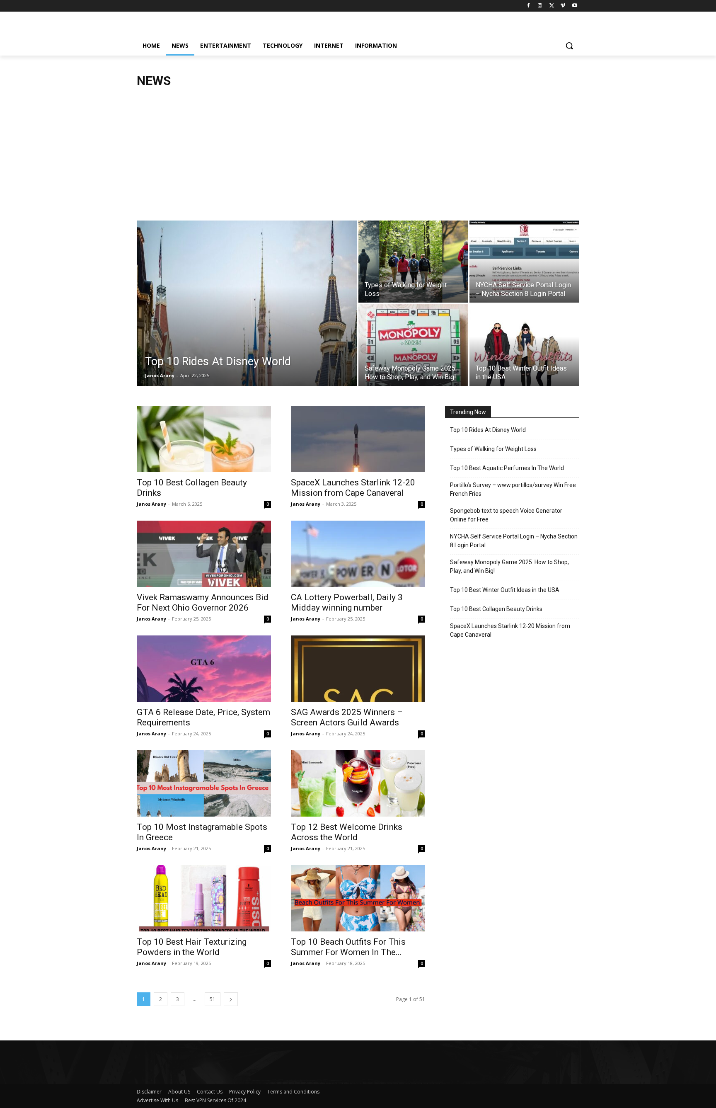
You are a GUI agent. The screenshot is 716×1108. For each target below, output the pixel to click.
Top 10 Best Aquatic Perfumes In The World (507, 468)
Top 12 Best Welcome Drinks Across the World (346, 832)
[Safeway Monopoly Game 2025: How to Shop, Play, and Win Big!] (413, 345)
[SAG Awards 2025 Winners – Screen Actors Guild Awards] (358, 668)
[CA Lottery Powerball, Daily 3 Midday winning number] (358, 554)
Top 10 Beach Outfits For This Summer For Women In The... (348, 947)
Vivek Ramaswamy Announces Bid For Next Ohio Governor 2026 (202, 602)
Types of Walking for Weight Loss (493, 449)
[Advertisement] (358, 158)
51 (212, 999)
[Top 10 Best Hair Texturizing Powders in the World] (204, 898)
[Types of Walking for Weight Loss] (413, 262)
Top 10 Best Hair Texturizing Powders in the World (192, 947)
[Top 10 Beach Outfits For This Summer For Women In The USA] (358, 898)
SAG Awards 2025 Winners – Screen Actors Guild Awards (347, 717)
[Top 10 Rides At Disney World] (247, 316)
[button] (569, 46)
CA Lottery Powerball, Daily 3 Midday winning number (347, 602)
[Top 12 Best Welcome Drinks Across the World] (358, 783)
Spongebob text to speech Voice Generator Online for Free (506, 515)
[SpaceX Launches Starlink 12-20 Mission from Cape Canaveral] (358, 439)
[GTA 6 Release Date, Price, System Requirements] (204, 668)
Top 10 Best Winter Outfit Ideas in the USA (504, 590)
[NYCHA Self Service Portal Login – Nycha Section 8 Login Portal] (524, 262)
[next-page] (231, 999)
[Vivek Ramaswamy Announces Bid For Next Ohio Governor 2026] (204, 554)
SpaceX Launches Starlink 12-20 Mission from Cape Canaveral (353, 488)
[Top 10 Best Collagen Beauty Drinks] (204, 439)
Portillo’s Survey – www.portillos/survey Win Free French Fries (513, 489)
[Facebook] (528, 6)
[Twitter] (551, 6)
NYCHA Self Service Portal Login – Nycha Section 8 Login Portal (514, 540)
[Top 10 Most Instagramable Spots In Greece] (204, 783)
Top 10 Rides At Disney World (488, 430)
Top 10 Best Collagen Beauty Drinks (496, 609)
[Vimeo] (563, 6)
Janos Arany (159, 375)
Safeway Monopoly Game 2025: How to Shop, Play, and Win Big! (509, 566)
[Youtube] (574, 6)
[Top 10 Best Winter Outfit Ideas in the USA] (524, 345)
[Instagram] (540, 6)
